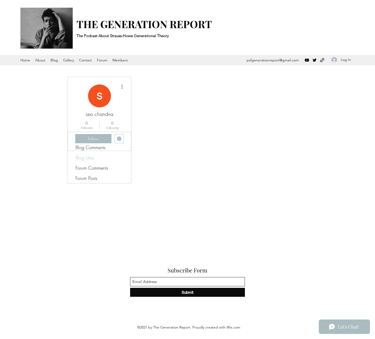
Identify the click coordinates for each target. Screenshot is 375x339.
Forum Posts (86, 178)
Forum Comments (92, 168)
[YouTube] (306, 60)
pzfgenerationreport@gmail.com (273, 60)
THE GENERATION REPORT (144, 24)
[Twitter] (314, 60)
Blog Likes (85, 158)
